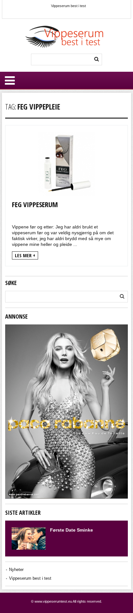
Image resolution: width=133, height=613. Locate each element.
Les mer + (25, 255)
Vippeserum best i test (68, 6)
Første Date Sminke (71, 530)
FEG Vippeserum (35, 204)
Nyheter (16, 569)
